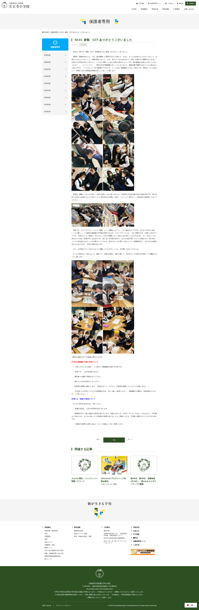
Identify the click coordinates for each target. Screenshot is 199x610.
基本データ (48, 542)
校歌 (46, 539)
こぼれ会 (170, 3)
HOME (134, 9)
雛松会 (181, 3)
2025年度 (47, 62)
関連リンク (48, 547)
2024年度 (47, 69)
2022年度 (47, 83)
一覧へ (114, 440)
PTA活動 (141, 3)
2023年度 (47, 76)
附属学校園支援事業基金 (53, 556)
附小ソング (48, 559)
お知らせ (136, 531)
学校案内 (144, 9)
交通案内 (191, 3)
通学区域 (106, 531)
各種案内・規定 (50, 545)
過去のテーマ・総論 (80, 533)
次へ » (130, 439)
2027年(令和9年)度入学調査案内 (114, 538)
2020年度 (47, 97)
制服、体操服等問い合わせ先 (54, 553)
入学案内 (176, 9)
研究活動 (165, 9)
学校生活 (155, 9)
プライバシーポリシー (64, 605)
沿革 (46, 533)
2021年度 (47, 90)
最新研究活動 (78, 531)
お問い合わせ (189, 9)
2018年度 (47, 111)
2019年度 (47, 104)
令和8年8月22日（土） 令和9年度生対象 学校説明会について (115, 534)
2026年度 (47, 55)
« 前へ (98, 439)
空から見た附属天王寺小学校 (54, 550)
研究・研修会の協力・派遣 (83, 536)
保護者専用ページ (155, 3)
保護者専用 (54, 32)
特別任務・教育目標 (51, 531)
